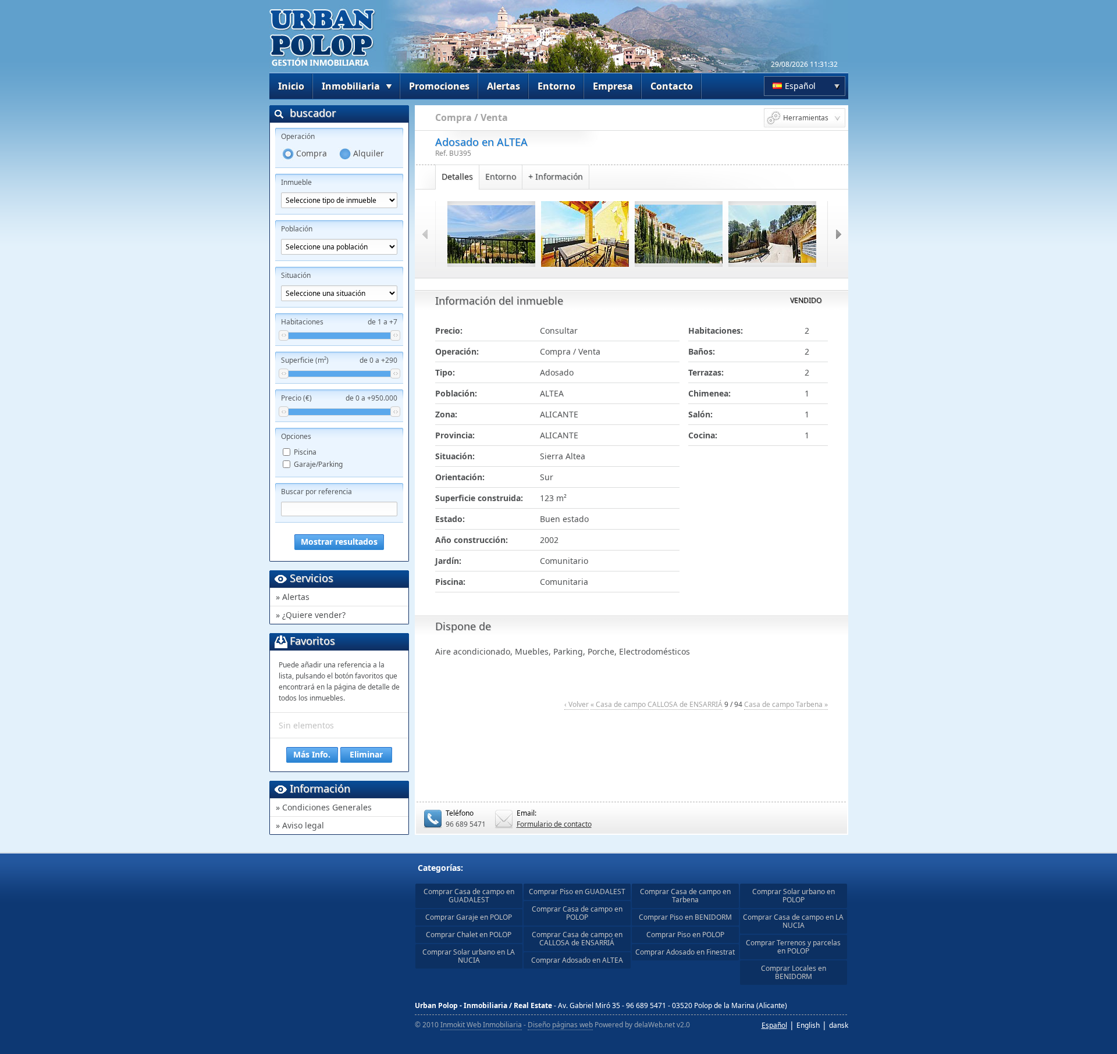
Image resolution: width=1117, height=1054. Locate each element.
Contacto (671, 86)
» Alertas (293, 596)
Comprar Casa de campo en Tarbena (685, 896)
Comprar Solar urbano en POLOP (793, 896)
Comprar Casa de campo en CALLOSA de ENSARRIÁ (577, 939)
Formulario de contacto (554, 824)
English (808, 1025)
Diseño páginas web (560, 1025)
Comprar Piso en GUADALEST (577, 891)
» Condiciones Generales (324, 807)
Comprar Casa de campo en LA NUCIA (793, 921)
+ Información (555, 176)
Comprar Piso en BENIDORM (685, 917)
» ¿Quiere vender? (311, 614)
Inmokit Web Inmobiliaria (481, 1025)
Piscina (305, 452)
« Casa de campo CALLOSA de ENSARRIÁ (656, 704)
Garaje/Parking (318, 464)
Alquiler (368, 153)
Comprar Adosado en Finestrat (685, 952)
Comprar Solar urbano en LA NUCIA (468, 956)
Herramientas (805, 118)
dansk (838, 1025)
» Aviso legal (300, 825)
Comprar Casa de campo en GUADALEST (469, 896)
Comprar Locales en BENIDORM (793, 972)
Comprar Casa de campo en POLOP (577, 913)
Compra (311, 153)
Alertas (503, 86)
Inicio (291, 86)
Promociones (439, 86)
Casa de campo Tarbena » (786, 704)
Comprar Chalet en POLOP (468, 934)
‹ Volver (576, 704)
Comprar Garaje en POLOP (468, 917)
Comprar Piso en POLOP (685, 934)
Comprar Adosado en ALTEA (577, 960)
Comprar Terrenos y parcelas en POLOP (793, 947)
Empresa (613, 86)
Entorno (556, 86)
